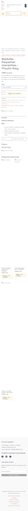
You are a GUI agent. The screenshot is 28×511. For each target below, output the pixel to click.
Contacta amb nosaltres (14, 505)
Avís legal (14, 498)
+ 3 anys (7, 54)
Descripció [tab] (4, 117)
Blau (15, 138)
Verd (18, 138)
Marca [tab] (3, 123)
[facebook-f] (10, 457)
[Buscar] (24, 13)
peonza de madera (15, 105)
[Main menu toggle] (2, 13)
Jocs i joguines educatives (12, 48)
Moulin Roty (7, 105)
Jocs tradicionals (21, 55)
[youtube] (7, 457)
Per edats (21, 48)
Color (3, 84)
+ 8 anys (22, 54)
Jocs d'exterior (5, 55)
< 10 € (3, 54)
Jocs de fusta (12, 55)
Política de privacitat (14, 501)
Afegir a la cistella (14, 93)
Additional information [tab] (8, 120)
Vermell (22, 138)
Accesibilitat (14, 503)
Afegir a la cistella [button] (6, 276)
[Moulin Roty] (7, 111)
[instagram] (3, 457)
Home (3, 48)
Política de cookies (14, 500)
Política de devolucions (14, 496)
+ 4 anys (12, 54)
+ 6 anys (17, 54)
